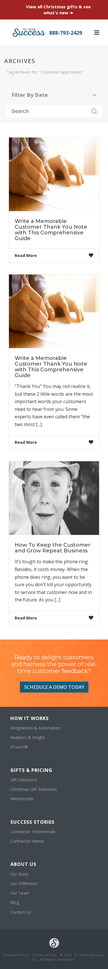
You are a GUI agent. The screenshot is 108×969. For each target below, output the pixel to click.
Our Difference (24, 883)
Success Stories (32, 822)
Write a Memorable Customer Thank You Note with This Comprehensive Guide (51, 230)
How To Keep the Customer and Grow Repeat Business (52, 548)
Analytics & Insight (27, 737)
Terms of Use (45, 955)
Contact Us (20, 912)
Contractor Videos (27, 841)
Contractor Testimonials (33, 831)
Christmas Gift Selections (33, 789)
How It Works (29, 718)
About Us (23, 864)
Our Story (19, 874)
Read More (26, 256)
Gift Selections (23, 779)
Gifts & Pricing (31, 770)
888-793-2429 (65, 32)
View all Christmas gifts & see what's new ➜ (58, 9)
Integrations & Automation (35, 728)
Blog (14, 902)
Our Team (19, 893)
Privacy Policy (16, 955)
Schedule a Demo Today (54, 687)
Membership (22, 798)
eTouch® (19, 747)
